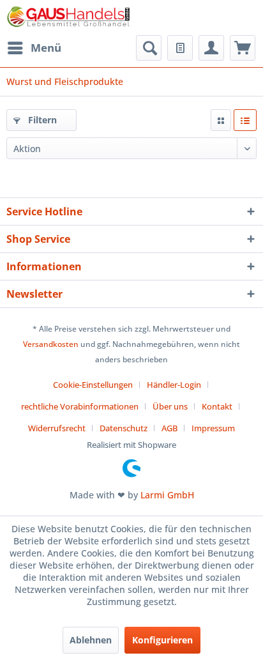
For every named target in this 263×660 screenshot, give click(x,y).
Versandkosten (51, 344)
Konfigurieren (162, 640)
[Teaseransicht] (221, 120)
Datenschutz (123, 428)
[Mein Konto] (211, 48)
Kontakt (217, 406)
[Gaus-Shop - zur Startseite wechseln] (69, 17)
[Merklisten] (180, 48)
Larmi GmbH (167, 495)
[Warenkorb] (242, 48)
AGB (169, 428)
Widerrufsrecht (57, 428)
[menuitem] (34, 48)
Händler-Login (174, 384)
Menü (46, 47)
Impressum (213, 428)
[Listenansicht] (245, 120)
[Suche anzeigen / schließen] (149, 48)
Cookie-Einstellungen (93, 384)
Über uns (170, 406)
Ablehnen (91, 640)
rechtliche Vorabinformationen (80, 406)
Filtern (41, 120)
